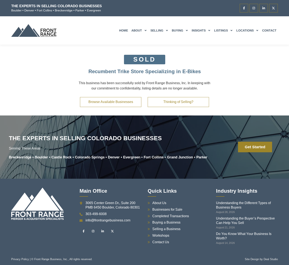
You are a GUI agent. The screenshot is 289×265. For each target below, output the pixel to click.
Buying (177, 30)
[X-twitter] (273, 8)
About (136, 30)
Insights (199, 30)
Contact (269, 30)
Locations (245, 30)
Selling (156, 30)
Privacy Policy (20, 259)
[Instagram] (253, 8)
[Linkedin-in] (263, 8)
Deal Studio (271, 259)
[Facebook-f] (244, 8)
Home (123, 30)
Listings (221, 30)
